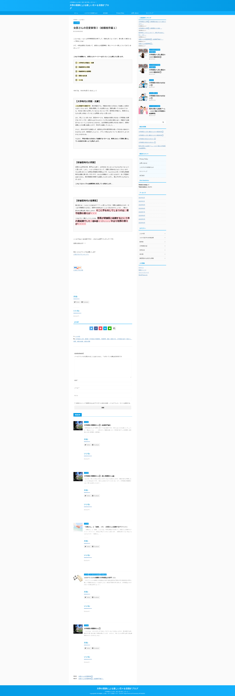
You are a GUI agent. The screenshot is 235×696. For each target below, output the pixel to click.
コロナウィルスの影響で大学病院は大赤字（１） (100, 577)
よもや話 (77, 336)
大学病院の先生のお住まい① (147, 142)
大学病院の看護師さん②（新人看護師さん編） (99, 476)
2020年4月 (142, 222)
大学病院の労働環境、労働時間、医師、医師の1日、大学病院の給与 (107, 339)
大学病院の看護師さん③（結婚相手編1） (98, 425)
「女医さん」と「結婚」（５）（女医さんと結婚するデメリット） (106, 527)
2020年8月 (142, 208)
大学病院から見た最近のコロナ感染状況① (151, 135)
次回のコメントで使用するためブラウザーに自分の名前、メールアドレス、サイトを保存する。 (103, 403)
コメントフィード (144, 272)
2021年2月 (142, 197)
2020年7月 (142, 212)
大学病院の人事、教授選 (81, 339)
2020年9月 (142, 205)
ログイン (141, 267)
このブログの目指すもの (90, 13)
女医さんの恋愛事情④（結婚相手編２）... (151, 39)
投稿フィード (142, 270)
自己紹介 (105, 13)
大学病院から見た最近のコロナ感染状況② (151, 131)
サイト (76, 395)
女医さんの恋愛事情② (85, 676)
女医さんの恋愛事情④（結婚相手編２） (91, 678)
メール (76, 388)
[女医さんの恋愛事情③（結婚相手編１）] (105, 328)
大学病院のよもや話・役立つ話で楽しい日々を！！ (117, 691)
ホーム (76, 13)
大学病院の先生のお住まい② (147, 139)
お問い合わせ (135, 13)
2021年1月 (142, 201)
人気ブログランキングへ (81, 254)
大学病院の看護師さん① (92, 628)
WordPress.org (143, 275)
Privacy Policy (120, 13)
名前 (76, 380)
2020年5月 (142, 219)
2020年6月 (142, 215)
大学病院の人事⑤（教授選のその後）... (150, 28)
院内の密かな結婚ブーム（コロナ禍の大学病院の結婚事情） (157, 111)
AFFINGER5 (142, 693)
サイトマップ (149, 13)
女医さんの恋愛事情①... (146, 43)
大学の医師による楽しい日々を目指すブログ (117, 688)
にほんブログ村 (78, 270)
